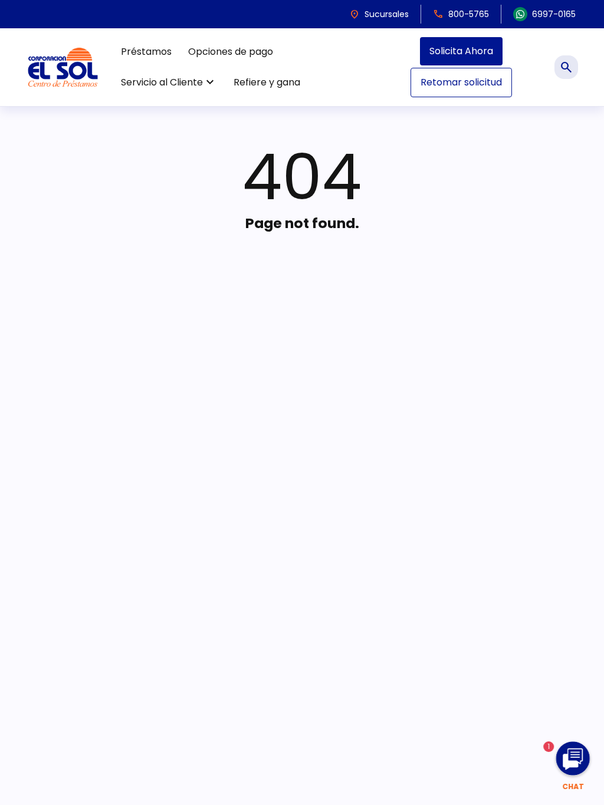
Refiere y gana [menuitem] (267, 82)
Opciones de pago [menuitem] (230, 51)
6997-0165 (554, 14)
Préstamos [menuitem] (146, 51)
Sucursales (379, 14)
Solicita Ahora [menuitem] (461, 51)
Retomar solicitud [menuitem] (461, 82)
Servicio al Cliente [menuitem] (169, 82)
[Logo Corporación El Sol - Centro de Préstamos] (63, 66)
